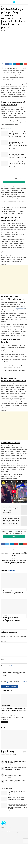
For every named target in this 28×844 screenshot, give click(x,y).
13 (9, 801)
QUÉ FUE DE (5, 615)
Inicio (2, 6)
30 (4, 596)
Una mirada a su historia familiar (11, 75)
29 (4, 623)
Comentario (4, 641)
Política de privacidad (7, 679)
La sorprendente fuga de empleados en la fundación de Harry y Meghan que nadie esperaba (12, 620)
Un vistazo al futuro (8, 79)
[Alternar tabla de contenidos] (23, 68)
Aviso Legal (15, 832)
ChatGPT (14, 182)
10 (2, 713)
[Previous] (13, 171)
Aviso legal (9, 682)
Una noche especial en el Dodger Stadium (13, 70)
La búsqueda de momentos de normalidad (13, 77)
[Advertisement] (14, 45)
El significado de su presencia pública (12, 72)
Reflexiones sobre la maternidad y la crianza (14, 74)
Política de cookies (5, 834)
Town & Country (20, 308)
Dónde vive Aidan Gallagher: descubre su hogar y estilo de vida (9, 753)
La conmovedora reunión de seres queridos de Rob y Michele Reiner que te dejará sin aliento (13, 592)
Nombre (3, 659)
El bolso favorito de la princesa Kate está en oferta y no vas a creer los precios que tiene (13, 710)
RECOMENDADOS (6, 705)
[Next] (15, 171)
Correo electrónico (6, 665)
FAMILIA (4, 589)
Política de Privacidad (6, 832)
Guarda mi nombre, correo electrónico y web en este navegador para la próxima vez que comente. (14, 674)
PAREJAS (7, 6)
